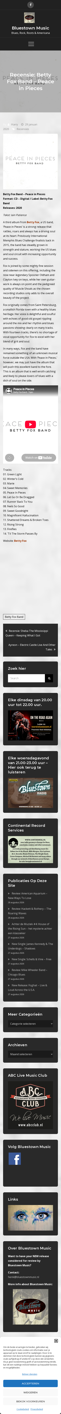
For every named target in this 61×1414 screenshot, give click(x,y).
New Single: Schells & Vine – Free (31, 959)
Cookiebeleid (23, 1409)
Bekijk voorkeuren (30, 1401)
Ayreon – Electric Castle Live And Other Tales (31, 647)
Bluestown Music (30, 28)
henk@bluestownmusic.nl (23, 1277)
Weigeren (30, 1392)
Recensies (23, 129)
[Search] (49, 678)
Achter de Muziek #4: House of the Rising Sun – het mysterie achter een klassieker (30, 928)
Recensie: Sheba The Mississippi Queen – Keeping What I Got (27, 633)
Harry (14, 124)
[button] (56, 1340)
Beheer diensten (29, 1374)
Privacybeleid (37, 1409)
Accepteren (30, 1383)
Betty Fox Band (14, 617)
